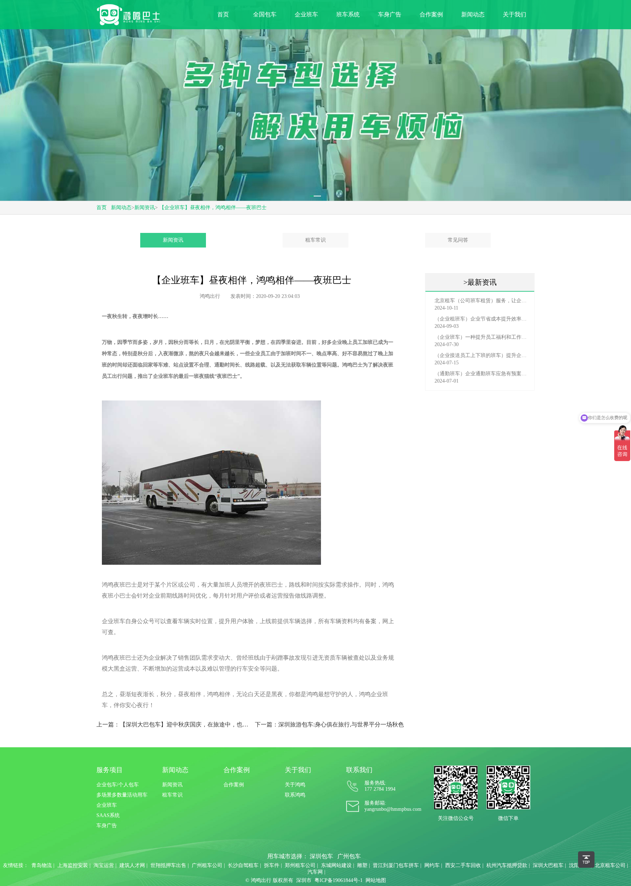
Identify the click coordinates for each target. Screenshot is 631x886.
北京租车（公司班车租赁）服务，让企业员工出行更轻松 (482, 300)
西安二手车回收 (463, 865)
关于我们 (514, 14)
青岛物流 (41, 865)
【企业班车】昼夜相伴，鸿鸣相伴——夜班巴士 (213, 207)
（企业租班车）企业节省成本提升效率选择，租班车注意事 (482, 319)
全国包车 (264, 14)
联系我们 (359, 770)
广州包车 (349, 856)
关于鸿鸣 (295, 784)
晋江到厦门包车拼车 (396, 865)
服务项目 (109, 770)
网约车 (432, 865)
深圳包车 (321, 856)
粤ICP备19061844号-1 (338, 880)
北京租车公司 (610, 865)
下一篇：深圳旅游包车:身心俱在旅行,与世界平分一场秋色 (329, 724)
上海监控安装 (72, 865)
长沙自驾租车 (243, 865)
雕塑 (362, 865)
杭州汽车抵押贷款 (506, 865)
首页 (223, 14)
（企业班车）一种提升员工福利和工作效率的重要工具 (482, 337)
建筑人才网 (132, 865)
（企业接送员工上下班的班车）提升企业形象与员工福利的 (482, 355)
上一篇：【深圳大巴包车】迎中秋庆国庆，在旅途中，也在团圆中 (172, 724)
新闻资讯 (144, 207)
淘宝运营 (103, 865)
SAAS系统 (108, 815)
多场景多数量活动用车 (122, 795)
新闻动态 (473, 14)
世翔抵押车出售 (168, 865)
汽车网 (315, 872)
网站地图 (376, 880)
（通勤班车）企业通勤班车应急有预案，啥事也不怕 (482, 373)
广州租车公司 (207, 865)
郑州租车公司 (300, 865)
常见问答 (458, 240)
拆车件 (271, 865)
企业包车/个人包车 (117, 784)
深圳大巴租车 (548, 865)
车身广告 (389, 14)
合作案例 (431, 14)
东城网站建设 (336, 865)
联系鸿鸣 (295, 795)
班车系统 (348, 14)
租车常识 (315, 240)
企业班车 (306, 14)
